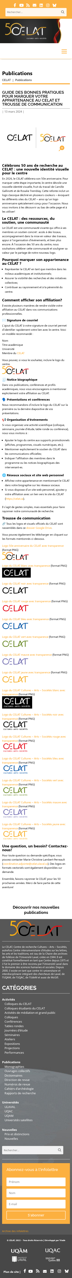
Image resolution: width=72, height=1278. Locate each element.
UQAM (9, 1116)
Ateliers (10, 1039)
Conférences (13, 1021)
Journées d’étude (16, 1030)
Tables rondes (14, 1026)
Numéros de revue (17, 1084)
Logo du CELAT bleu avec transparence (25, 619)
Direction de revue (17, 1080)
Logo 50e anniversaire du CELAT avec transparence (33, 545)
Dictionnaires (13, 1075)
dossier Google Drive (39, 528)
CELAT (20, 353)
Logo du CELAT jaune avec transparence (26, 672)
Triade (62, 1240)
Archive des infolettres (15, 1231)
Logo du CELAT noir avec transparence (25, 583)
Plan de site (11, 1271)
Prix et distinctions (17, 1134)
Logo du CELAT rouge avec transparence (26, 601)
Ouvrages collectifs (17, 1071)
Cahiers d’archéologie (19, 1089)
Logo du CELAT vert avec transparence (25, 636)
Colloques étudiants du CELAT (25, 1008)
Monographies (14, 1067)
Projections (12, 1048)
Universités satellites (19, 1120)
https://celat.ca (14, 498)
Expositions (12, 1044)
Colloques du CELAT (18, 1004)
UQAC (9, 1111)
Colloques (11, 1017)
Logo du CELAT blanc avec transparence (26, 565)
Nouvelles (11, 1139)
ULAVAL (10, 1107)
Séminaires (12, 1035)
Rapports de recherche (20, 1093)
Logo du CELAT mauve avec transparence (27, 654)
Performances (14, 1053)
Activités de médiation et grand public (30, 1013)
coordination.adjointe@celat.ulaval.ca (25, 863)
